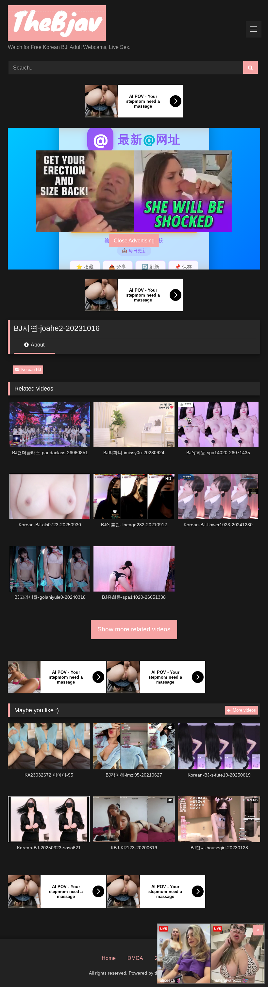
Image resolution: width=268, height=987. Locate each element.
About (37, 344)
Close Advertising (134, 240)
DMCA (135, 958)
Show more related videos (134, 629)
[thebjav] (134, 24)
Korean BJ (31, 369)
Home (109, 958)
